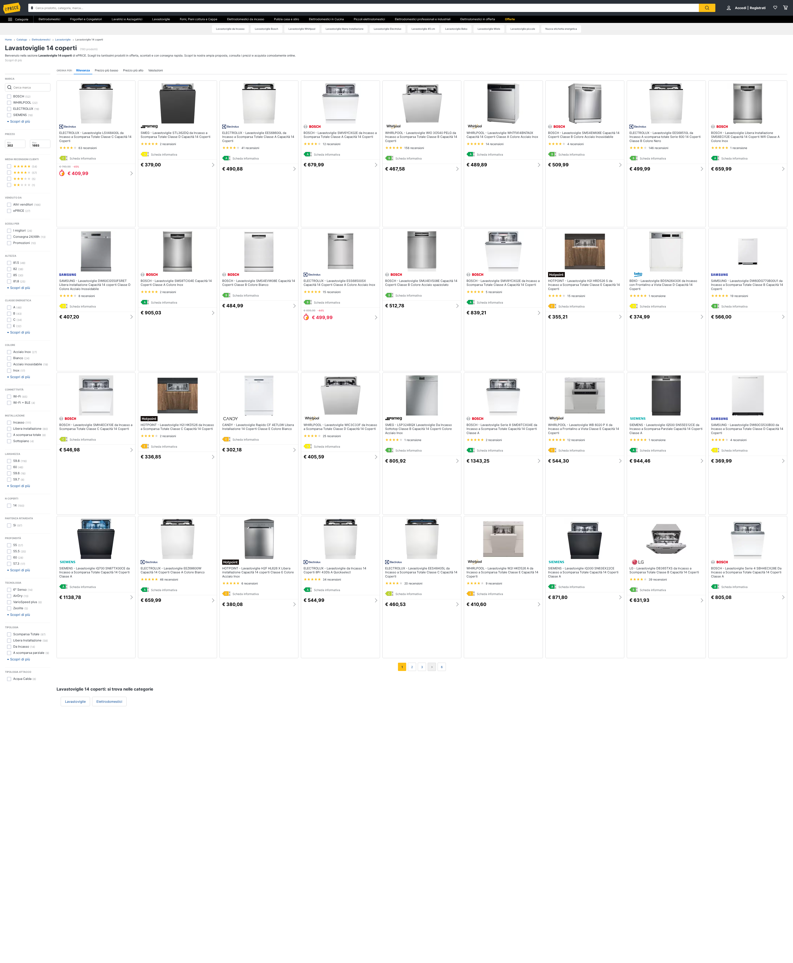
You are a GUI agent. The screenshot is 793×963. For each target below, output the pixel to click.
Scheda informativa (83, 158)
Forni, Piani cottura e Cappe (198, 19)
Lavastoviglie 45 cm (423, 28)
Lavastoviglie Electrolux (387, 28)
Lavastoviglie (161, 19)
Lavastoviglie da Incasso (230, 28)
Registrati (758, 8)
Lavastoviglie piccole (522, 28)
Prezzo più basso (106, 70)
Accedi (740, 8)
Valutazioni (155, 70)
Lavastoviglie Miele (489, 28)
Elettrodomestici (49, 19)
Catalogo (22, 39)
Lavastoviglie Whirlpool (301, 28)
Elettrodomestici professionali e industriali (422, 19)
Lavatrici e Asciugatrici (127, 19)
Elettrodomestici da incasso (245, 19)
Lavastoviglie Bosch (266, 28)
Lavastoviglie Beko (456, 28)
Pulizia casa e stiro (286, 19)
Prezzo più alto (133, 70)
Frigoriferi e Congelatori (86, 19)
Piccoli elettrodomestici (369, 19)
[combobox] (363, 8)
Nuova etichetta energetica (561, 28)
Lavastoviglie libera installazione (344, 28)
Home (8, 39)
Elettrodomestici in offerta (477, 19)
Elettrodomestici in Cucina (326, 19)
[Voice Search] (32, 8)
